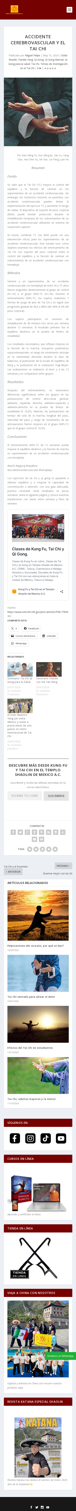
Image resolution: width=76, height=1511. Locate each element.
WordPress (65, 1502)
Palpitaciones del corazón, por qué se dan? (35, 945)
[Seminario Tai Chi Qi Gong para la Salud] (20, 669)
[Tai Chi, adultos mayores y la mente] (38, 1075)
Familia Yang (25, 59)
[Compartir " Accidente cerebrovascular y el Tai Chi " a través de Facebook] (13, 832)
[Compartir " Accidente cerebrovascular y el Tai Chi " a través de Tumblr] (34, 832)
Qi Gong (39, 59)
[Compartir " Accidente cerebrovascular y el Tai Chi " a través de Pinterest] (41, 832)
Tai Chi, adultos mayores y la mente (31, 1099)
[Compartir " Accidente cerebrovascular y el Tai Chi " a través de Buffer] (55, 832)
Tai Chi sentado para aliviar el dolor (31, 996)
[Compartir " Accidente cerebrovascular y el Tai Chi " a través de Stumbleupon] (62, 832)
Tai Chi (35, 64)
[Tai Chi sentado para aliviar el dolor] (38, 973)
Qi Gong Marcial (54, 59)
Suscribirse (56, 796)
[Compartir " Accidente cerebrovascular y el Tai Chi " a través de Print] (41, 839)
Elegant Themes (29, 1502)
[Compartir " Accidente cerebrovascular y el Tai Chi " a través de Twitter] (20, 832)
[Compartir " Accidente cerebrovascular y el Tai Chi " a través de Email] (34, 839)
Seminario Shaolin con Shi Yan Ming (47, 680)
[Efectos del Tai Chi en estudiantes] (38, 1024)
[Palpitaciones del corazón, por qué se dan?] (38, 915)
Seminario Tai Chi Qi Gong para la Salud (19, 680)
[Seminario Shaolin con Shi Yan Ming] (49, 669)
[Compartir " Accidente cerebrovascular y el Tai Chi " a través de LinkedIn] (48, 832)
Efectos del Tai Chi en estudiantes (30, 1047)
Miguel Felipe (32, 55)
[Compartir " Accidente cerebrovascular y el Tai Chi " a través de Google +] (27, 832)
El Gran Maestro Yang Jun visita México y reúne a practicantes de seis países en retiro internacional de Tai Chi (19, 725)
